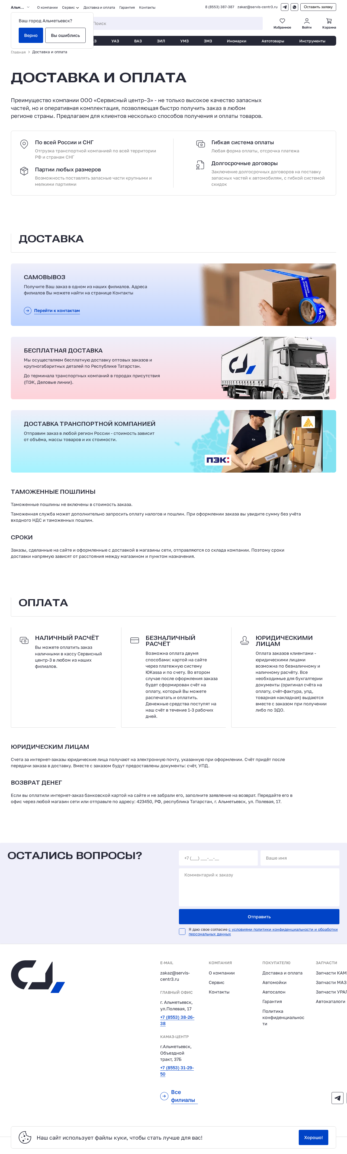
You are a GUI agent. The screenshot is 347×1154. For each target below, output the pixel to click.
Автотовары (273, 41)
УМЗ (184, 41)
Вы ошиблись (65, 35)
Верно (31, 35)
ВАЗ (138, 41)
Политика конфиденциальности (283, 1017)
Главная (18, 52)
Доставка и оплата (99, 7)
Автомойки (274, 982)
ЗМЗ (208, 41)
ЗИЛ (161, 41)
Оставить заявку (318, 7)
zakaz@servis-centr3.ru (257, 7)
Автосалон (273, 992)
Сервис (216, 982)
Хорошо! (313, 1137)
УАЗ (115, 41)
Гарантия (127, 7)
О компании (47, 7)
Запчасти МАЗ (331, 982)
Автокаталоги (330, 1001)
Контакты (147, 7)
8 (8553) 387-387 (219, 7)
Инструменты (312, 41)
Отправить (259, 916)
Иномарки (236, 41)
